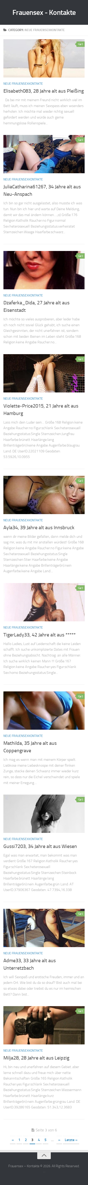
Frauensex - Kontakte (44, 12)
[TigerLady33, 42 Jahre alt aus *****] (44, 602)
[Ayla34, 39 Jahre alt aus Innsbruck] (44, 495)
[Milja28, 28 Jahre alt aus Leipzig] (44, 1025)
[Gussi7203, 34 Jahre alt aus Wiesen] (44, 814)
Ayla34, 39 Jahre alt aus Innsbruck (38, 528)
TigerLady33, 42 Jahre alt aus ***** (39, 635)
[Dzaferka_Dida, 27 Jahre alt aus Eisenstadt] (44, 270)
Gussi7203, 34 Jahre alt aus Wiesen (40, 846)
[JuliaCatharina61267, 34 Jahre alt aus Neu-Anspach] (44, 154)
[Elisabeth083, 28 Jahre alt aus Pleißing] (44, 58)
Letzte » (71, 1140)
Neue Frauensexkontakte (23, 84)
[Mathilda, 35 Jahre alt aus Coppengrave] (44, 710)
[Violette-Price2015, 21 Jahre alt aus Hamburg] (44, 373)
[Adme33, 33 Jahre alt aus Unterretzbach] (44, 928)
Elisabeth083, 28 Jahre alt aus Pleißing (43, 91)
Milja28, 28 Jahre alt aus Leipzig (36, 1058)
